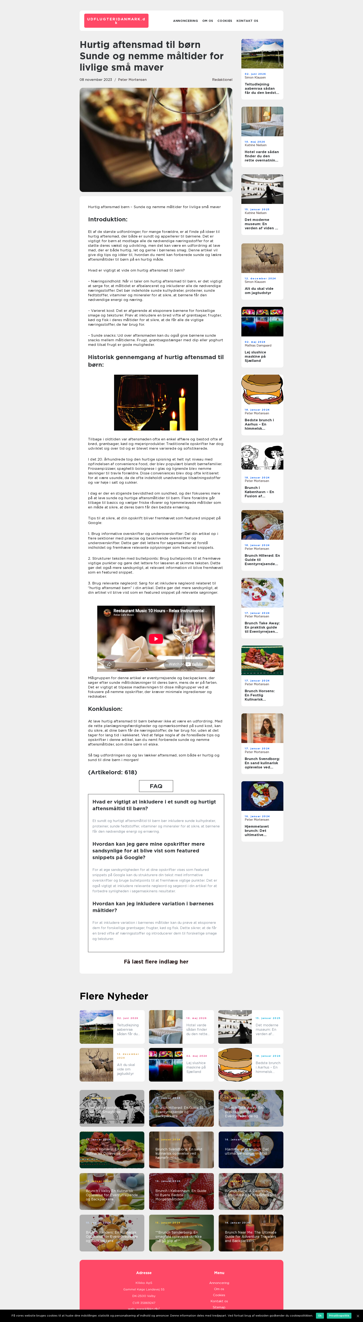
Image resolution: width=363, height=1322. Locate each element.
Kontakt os (247, 20)
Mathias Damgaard (258, 345)
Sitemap (219, 1307)
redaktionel (222, 80)
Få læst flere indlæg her (156, 961)
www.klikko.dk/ (148, 1309)
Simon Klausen (255, 77)
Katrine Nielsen (256, 145)
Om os (207, 20)
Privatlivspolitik (339, 1315)
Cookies (224, 20)
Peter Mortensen (132, 80)
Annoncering (185, 20)
